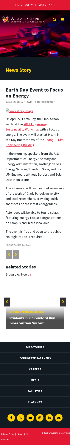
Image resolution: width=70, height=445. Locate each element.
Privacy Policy (7, 434)
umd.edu (5, 439)
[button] (7, 302)
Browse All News (17, 274)
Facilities (35, 391)
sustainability (14, 101)
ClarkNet (35, 402)
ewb (29, 101)
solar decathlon (45, 101)
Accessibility (23, 434)
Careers (35, 369)
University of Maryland (35, 5)
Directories (35, 347)
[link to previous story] (8, 254)
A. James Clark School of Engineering (23, 14)
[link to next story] (16, 254)
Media (35, 380)
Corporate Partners (35, 358)
